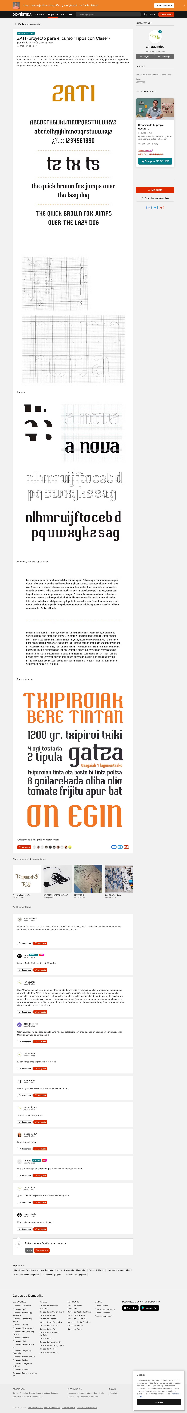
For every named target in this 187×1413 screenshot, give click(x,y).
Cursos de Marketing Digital (52, 1345)
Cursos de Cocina (20, 1360)
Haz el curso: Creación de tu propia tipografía (33, 1270)
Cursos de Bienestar (21, 1369)
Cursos (15, 1393)
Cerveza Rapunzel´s (21, 895)
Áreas (43, 1301)
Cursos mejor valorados (105, 1309)
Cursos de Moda (20, 1341)
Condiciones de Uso (35, 1407)
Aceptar (159, 1402)
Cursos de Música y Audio (24, 1357)
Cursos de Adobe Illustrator (79, 1312)
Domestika (71, 1393)
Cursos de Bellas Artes (50, 1325)
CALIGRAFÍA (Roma (113, 895)
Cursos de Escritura (21, 1338)
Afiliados (70, 1397)
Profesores (93, 1397)
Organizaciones (82, 1397)
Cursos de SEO (46, 1338)
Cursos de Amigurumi (49, 1352)
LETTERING (79, 895)
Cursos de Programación (50, 1342)
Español (113, 1393)
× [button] (184, 5)
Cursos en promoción (104, 1316)
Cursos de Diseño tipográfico (26, 1274)
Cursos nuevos (101, 1306)
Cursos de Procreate (76, 1315)
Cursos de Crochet (48, 1349)
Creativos (46, 1393)
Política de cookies (68, 1407)
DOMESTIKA (22, 14)
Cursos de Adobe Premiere (79, 1322)
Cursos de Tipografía (52, 1274)
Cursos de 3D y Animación (24, 1328)
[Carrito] (145, 14)
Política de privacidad (52, 1407)
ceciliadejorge (31, 1023)
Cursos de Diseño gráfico (119, 1270)
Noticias (89, 1393)
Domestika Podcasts (21, 1397)
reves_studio (30, 1214)
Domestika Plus (36, 1397)
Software (73, 1301)
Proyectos (53, 14)
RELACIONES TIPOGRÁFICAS (56, 895)
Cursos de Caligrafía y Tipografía (71, 1270)
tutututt (27, 1160)
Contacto (80, 1393)
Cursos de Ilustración (22, 1306)
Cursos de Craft (19, 1309)
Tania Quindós (37, 42)
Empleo (32, 1393)
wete (26, 955)
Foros (38, 1393)
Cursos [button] (39, 14)
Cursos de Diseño (96, 1270)
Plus (63, 14)
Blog (95, 1393)
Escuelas (54, 1393)
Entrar (152, 14)
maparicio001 (30, 1134)
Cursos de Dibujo (47, 1315)
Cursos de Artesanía (48, 1319)
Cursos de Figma (74, 1329)
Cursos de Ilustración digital (52, 1312)
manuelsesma (30, 918)
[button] (70, 14)
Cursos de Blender (75, 1325)
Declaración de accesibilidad (87, 1407)
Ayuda (101, 1393)
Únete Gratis (42, 1250)
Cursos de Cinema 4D (76, 1319)
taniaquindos (39, 859)
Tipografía (141, 82)
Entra (29, 1250)
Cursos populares (102, 1313)
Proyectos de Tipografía (76, 1274)
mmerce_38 (29, 1080)
